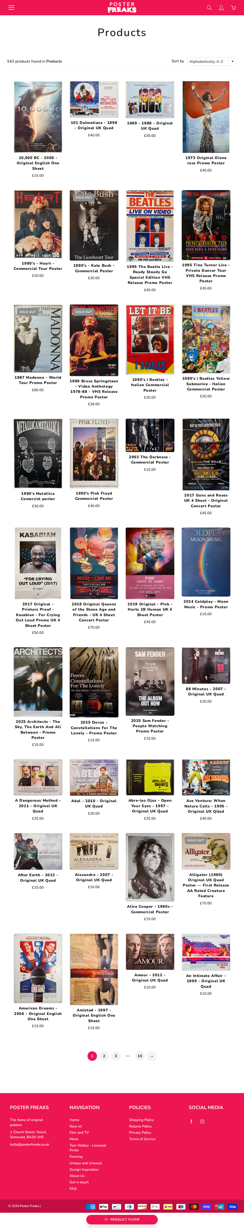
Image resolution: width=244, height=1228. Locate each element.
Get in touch (79, 1182)
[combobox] (212, 61)
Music (74, 1139)
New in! (75, 1126)
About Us (77, 1175)
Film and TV (79, 1132)
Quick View (38, 117)
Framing (76, 1156)
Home (74, 1119)
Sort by (178, 61)
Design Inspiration (84, 1169)
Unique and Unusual (86, 1163)
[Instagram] (202, 1121)
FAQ (73, 1188)
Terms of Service (142, 1139)
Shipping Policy (141, 1119)
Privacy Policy (140, 1132)
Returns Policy (140, 1126)
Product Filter (125, 1219)
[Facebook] (191, 1121)
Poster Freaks (29, 1206)
